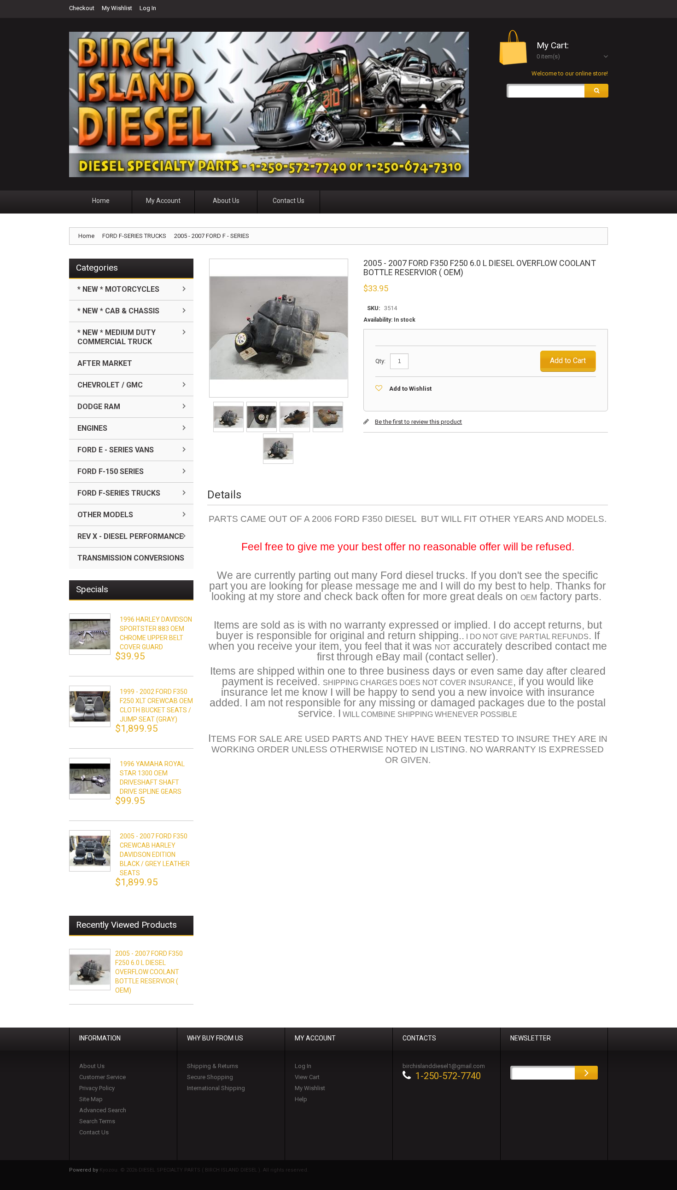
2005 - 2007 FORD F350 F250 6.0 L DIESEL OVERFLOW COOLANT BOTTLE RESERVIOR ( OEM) (149, 972)
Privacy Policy (97, 1088)
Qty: (380, 361)
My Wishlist (117, 8)
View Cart (307, 1077)
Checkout (81, 8)
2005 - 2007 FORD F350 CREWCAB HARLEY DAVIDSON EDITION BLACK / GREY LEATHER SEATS (155, 854)
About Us (92, 1066)
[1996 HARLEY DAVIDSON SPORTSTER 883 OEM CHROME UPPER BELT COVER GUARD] (90, 634)
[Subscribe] (586, 1073)
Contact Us (94, 1132)
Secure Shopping (210, 1077)
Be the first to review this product (418, 421)
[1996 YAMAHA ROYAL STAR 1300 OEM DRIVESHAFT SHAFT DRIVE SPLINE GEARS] (90, 778)
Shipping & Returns (212, 1066)
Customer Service (102, 1077)
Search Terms (97, 1121)
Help (301, 1099)
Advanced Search (102, 1110)
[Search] (596, 91)
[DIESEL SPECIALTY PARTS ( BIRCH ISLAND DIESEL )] (269, 104)
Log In (148, 8)
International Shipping (216, 1088)
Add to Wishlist (410, 388)
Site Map (91, 1099)
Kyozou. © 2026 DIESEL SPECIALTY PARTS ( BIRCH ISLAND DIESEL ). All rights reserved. (204, 1170)
